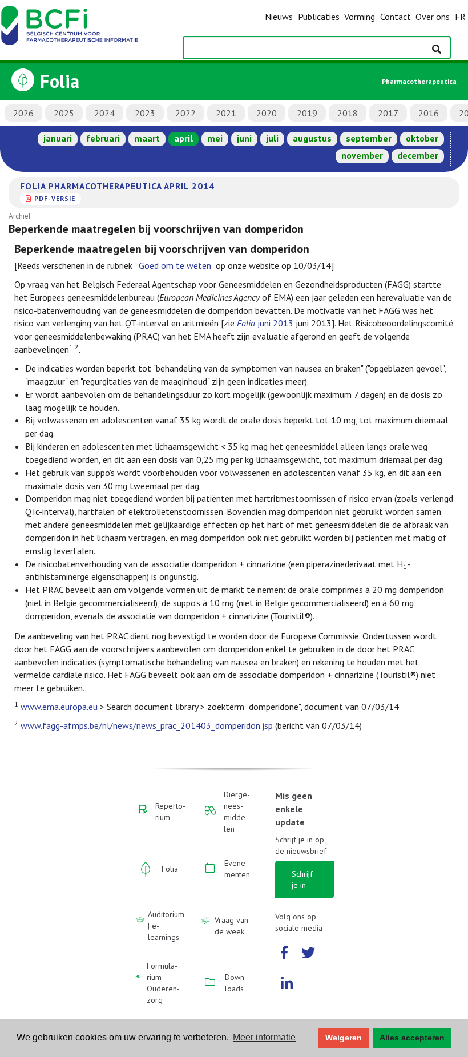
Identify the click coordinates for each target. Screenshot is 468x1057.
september (369, 138)
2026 (23, 113)
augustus (312, 138)
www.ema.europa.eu (59, 706)
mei (215, 138)
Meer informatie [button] (264, 1037)
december (417, 155)
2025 (64, 113)
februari (103, 138)
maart (147, 138)
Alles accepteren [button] (412, 1037)
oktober (422, 138)
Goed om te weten (175, 265)
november (362, 155)
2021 (226, 113)
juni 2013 (265, 323)
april (183, 138)
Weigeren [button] (343, 1037)
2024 (104, 113)
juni (244, 138)
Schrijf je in (302, 879)
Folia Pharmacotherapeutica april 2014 (117, 186)
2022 (185, 113)
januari (57, 138)
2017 (388, 113)
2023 (145, 113)
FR (460, 16)
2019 (307, 113)
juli (272, 138)
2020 (266, 113)
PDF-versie (54, 198)
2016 (428, 113)
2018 (347, 113)
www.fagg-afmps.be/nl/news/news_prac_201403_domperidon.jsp (147, 725)
